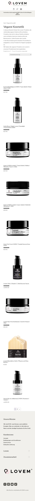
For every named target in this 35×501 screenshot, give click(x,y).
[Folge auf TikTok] (15, 484)
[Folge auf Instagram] (8, 484)
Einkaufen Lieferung (9, 444)
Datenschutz (7, 442)
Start (5, 23)
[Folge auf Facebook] (5, 484)
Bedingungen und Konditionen (12, 440)
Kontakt (6, 438)
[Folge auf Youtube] (12, 484)
